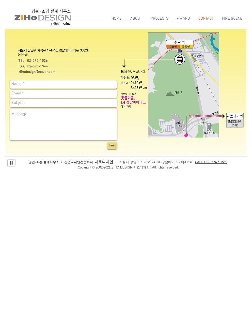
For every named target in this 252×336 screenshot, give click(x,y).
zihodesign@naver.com (37, 72)
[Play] (11, 163)
